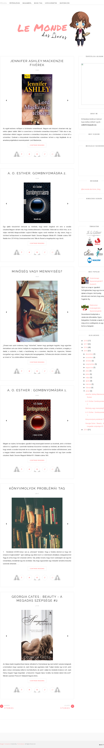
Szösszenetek (51, 3)
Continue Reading (37, 145)
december (89, 354)
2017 (85, 344)
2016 (85, 347)
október (88, 361)
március (88, 384)
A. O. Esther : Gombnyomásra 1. (37, 390)
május (88, 378)
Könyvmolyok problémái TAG (37, 488)
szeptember (90, 364)
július (87, 371)
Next (67, 100)
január (88, 391)
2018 (85, 341)
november (89, 357)
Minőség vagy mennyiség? (37, 271)
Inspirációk (65, 3)
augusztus (89, 367)
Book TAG (38, 3)
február (88, 388)
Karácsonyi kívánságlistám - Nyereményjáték (95, 308)
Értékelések (15, 3)
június (88, 374)
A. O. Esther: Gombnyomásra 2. (37, 173)
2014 (85, 430)
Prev (6, 100)
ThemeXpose (20, 744)
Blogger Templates (5, 744)
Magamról (27, 3)
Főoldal (3, 3)
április (88, 381)
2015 (85, 351)
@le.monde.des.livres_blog (90, 189)
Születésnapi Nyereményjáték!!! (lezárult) (96, 281)
